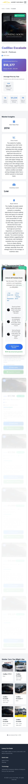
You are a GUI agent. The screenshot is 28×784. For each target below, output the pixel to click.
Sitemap (4, 762)
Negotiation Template (14, 372)
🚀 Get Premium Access (14, 346)
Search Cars (5, 760)
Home (3, 8)
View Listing (14, 367)
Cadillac (8, 8)
